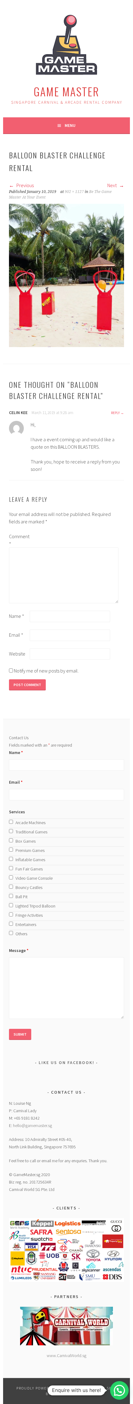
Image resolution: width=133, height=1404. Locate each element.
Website (17, 654)
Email (16, 635)
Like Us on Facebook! (66, 1062)
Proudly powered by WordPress (51, 1388)
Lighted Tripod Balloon (35, 906)
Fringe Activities (29, 915)
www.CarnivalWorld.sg (66, 1355)
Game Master (66, 91)
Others (21, 934)
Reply (115, 412)
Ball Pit (21, 896)
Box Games (25, 841)
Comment (19, 540)
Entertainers (25, 924)
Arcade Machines (30, 822)
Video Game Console (34, 878)
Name (16, 616)
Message (18, 950)
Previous (24, 185)
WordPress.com (69, 1393)
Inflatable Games (30, 859)
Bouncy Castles (28, 887)
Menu (70, 125)
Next (112, 185)
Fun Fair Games (29, 869)
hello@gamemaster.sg (32, 1125)
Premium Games (30, 850)
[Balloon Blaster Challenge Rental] (66, 345)
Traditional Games (31, 832)
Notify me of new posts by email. (46, 671)
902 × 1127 (74, 192)
